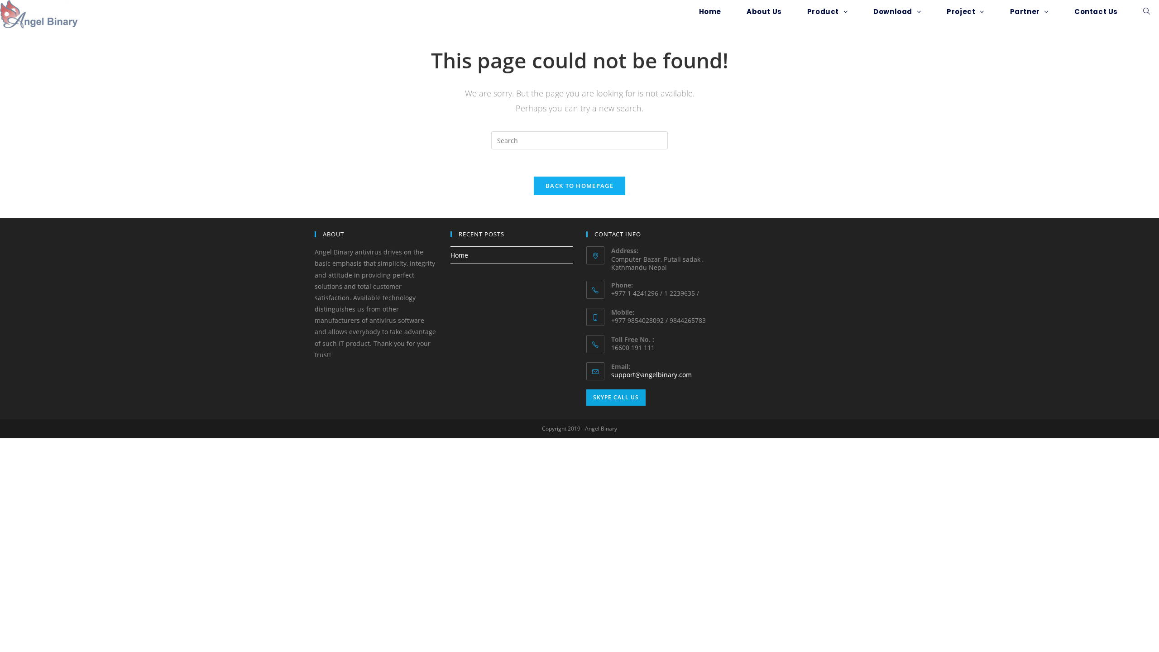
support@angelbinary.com (651, 374)
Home (459, 255)
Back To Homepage (579, 186)
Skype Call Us (616, 397)
